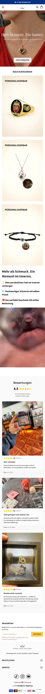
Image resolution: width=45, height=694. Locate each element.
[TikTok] (16, 676)
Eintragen (37, 634)
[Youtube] (28, 676)
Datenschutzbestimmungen (9, 639)
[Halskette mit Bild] (22, 170)
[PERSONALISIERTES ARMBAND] (22, 235)
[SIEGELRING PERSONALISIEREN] (22, 106)
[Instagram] (22, 676)
